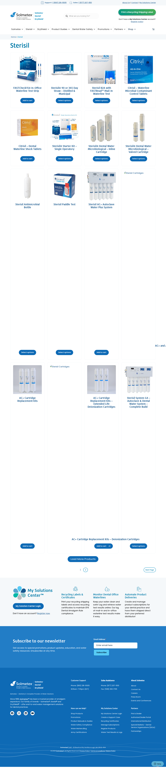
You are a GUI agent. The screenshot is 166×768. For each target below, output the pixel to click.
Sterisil (29, 29)
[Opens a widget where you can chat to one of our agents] (157, 764)
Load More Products (83, 559)
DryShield (42, 29)
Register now (43, 613)
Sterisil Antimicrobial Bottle (27, 206)
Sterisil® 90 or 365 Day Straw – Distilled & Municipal (64, 91)
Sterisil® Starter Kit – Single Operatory (64, 147)
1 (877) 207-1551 (85, 2)
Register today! (137, 22)
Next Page (149, 570)
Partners (119, 29)
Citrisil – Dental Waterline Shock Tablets (27, 147)
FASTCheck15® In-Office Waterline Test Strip (27, 89)
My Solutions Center (148, 2)
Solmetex (16, 29)
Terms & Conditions (98, 751)
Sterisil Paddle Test (64, 204)
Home (13, 37)
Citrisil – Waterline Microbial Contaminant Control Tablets (138, 91)
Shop (130, 29)
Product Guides (59, 29)
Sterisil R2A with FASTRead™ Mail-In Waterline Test (101, 91)
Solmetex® (60, 751)
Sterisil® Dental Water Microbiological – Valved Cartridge (138, 149)
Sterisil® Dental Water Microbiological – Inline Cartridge (101, 149)
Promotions (103, 29)
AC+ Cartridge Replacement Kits (27, 399)
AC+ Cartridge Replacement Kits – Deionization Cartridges (105, 539)
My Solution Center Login (28, 606)
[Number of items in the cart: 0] (153, 29)
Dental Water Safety (82, 29)
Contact (134, 2)
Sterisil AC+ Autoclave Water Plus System (101, 206)
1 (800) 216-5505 (59, 2)
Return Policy (110, 751)
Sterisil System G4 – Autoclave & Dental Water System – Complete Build (138, 402)
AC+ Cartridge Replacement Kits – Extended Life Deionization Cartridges (101, 402)
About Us (126, 2)
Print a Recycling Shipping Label (137, 12)
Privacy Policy (85, 751)
